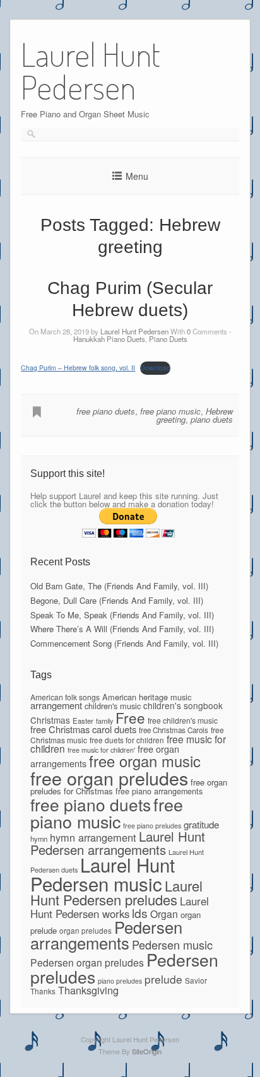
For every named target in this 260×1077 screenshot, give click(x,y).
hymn (38, 838)
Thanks (43, 991)
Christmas (50, 720)
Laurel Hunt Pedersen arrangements (117, 842)
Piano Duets (168, 339)
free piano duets (105, 411)
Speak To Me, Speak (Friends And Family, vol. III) (122, 615)
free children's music (183, 720)
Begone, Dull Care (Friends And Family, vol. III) (116, 600)
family (104, 720)
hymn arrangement (93, 837)
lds (140, 912)
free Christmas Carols (173, 730)
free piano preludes (152, 825)
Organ (164, 914)
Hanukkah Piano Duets (109, 339)
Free (130, 717)
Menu (137, 176)
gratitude (201, 824)
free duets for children (127, 739)
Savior (196, 980)
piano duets (212, 419)
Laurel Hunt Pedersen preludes (116, 892)
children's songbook (183, 705)
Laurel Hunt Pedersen (134, 331)
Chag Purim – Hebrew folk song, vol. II (78, 367)
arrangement (56, 705)
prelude (163, 979)
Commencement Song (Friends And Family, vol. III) (124, 643)
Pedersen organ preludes (87, 962)
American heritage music (146, 697)
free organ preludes (109, 778)
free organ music (145, 761)
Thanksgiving (88, 990)
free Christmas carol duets (83, 729)
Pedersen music (172, 944)
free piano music (170, 411)
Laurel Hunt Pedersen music (102, 873)
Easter (83, 720)
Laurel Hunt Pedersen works (119, 907)
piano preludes (120, 981)
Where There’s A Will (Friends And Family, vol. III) (122, 629)
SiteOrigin (147, 1051)
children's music (113, 706)
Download (155, 367)
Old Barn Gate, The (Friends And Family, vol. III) (119, 586)
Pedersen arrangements (106, 935)
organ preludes (85, 930)
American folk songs (65, 697)
